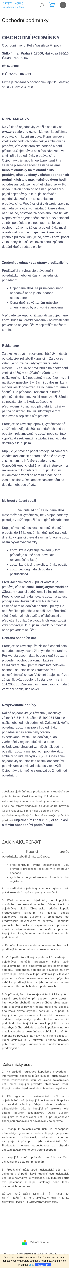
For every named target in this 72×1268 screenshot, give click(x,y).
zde (31, 1264)
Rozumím (42, 1264)
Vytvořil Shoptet (40, 1241)
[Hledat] (42, 5)
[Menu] (63, 5)
